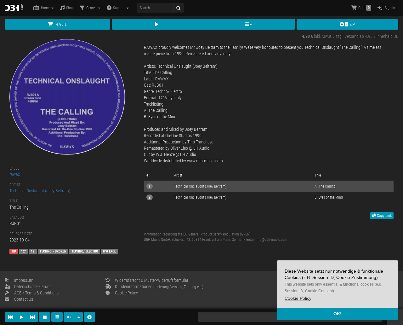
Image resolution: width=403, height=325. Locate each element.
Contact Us (23, 299)
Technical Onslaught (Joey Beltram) (39, 190)
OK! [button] (337, 313)
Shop (70, 8)
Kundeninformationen (159, 286)
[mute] (69, 317)
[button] (298, 298)
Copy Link (384, 215)
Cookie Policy (126, 292)
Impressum (23, 280)
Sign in (389, 8)
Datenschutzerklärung (33, 286)
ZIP (352, 24)
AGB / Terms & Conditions (36, 292)
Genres (91, 8)
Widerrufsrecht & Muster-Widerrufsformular (151, 280)
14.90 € (60, 24)
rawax (14, 174)
